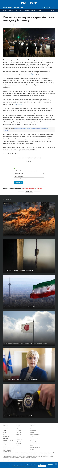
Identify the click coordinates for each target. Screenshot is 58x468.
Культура (27, 10)
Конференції (6, 442)
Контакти (32, 428)
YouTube (39, 188)
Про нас (32, 427)
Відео (4, 432)
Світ (16, 10)
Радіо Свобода (29, 74)
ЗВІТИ (31, 445)
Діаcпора (19, 443)
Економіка (10, 10)
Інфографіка (6, 436)
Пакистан (25, 157)
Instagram (32, 188)
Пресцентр (16, 7)
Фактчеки (19, 434)
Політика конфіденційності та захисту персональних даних (35, 442)
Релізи (5, 445)
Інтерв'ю (5, 428)
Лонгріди (5, 438)
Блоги (4, 434)
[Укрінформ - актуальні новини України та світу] (29, 3)
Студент (31, 157)
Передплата (33, 430)
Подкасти (5, 425)
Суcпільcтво (19, 439)
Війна (4, 10)
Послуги (5, 7)
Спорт (33, 10)
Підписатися (18, 182)
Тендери (32, 436)
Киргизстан (37, 157)
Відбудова (19, 428)
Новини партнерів (8, 440)
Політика (19, 430)
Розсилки (32, 449)
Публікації (5, 427)
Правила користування (35, 434)
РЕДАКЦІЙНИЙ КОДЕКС (35, 447)
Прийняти (42, 465)
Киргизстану (18, 104)
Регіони (21, 10)
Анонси (21, 7)
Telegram (25, 188)
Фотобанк (10, 7)
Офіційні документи (8, 444)
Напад (19, 157)
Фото (4, 430)
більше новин (29, 191)
